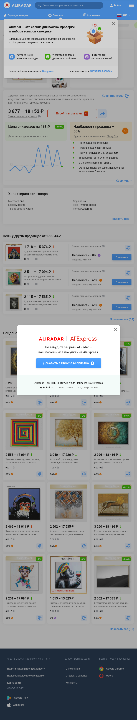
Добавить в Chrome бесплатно (66, 363)
